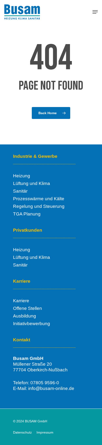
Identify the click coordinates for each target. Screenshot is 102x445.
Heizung (21, 175)
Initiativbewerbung (31, 323)
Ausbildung (24, 315)
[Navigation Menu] (95, 12)
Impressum (45, 432)
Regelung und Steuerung (39, 206)
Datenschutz (22, 432)
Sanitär (20, 191)
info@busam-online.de (51, 388)
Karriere (21, 300)
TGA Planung (27, 213)
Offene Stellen (27, 308)
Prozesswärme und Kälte (38, 198)
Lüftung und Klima (31, 183)
